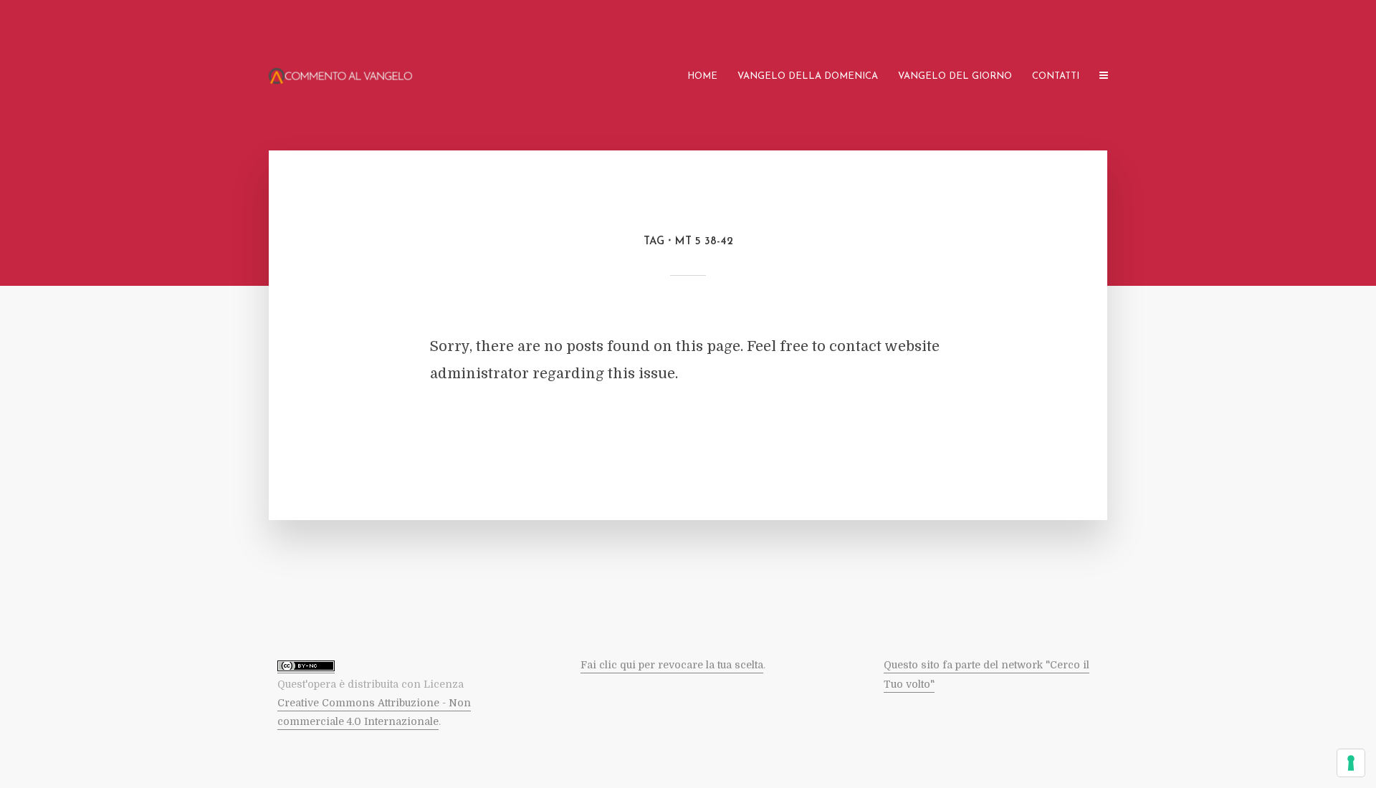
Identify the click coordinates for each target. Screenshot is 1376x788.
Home (702, 76)
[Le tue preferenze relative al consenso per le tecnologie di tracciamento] (1351, 763)
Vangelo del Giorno (955, 76)
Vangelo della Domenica (807, 76)
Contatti (1055, 76)
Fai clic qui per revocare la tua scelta (671, 665)
